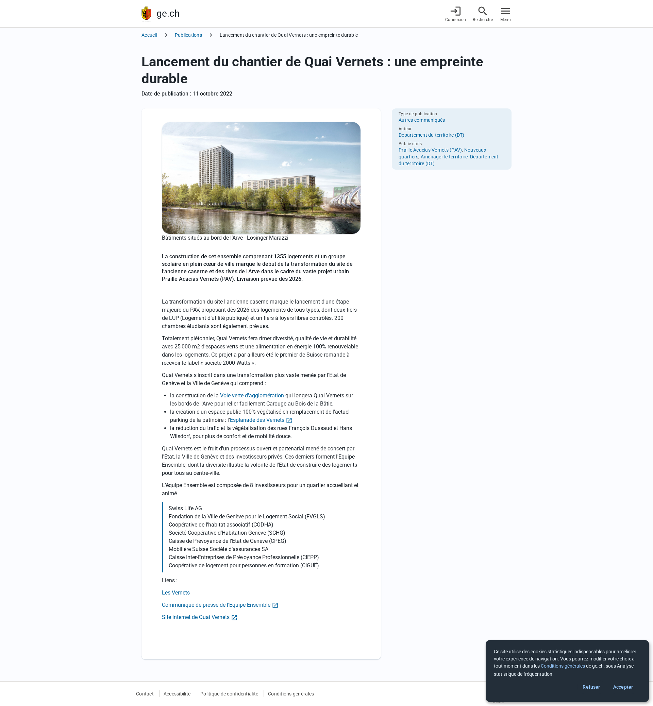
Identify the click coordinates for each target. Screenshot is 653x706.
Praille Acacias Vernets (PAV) (430, 150)
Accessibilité (177, 693)
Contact (145, 693)
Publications (188, 35)
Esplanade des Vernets (257, 420)
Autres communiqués (422, 120)
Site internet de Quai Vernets (196, 617)
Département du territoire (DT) (432, 135)
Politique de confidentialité (229, 693)
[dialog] (567, 671)
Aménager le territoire (444, 156)
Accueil (149, 35)
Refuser (591, 687)
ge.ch (168, 13)
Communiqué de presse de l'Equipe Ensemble (216, 605)
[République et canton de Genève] (146, 13)
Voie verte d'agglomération (252, 395)
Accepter (623, 687)
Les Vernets (176, 592)
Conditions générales (291, 693)
